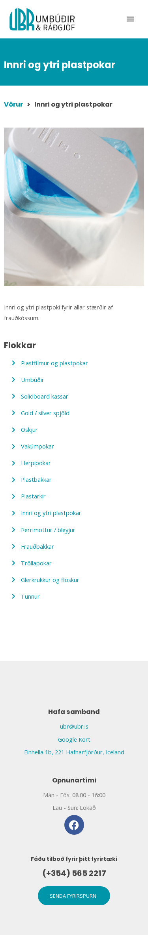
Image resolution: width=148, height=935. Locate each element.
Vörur (13, 104)
